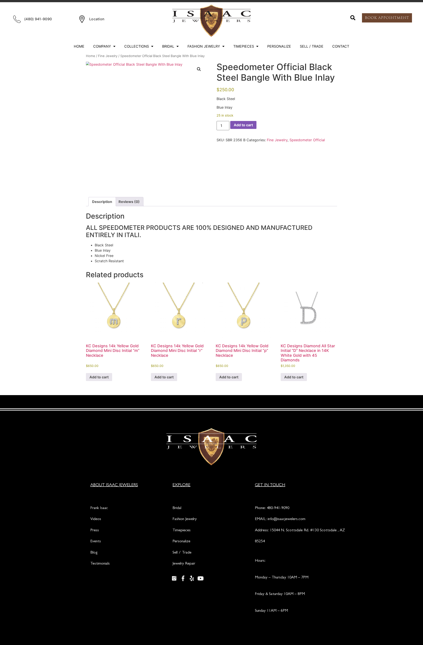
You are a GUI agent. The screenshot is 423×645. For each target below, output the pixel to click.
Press (94, 531)
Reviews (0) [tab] (129, 201)
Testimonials (100, 564)
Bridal (168, 46)
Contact (340, 46)
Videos (95, 519)
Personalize (279, 46)
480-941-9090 (278, 508)
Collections (136, 46)
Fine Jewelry (107, 56)
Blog (94, 553)
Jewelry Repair (184, 564)
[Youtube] (200, 578)
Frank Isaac (99, 508)
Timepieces (243, 46)
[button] (353, 17)
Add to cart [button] (99, 377)
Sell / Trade (311, 46)
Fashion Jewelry (203, 46)
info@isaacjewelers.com (286, 519)
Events (95, 542)
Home (79, 46)
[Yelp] (191, 578)
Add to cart (243, 125)
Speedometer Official (307, 140)
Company (102, 46)
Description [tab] (102, 201)
